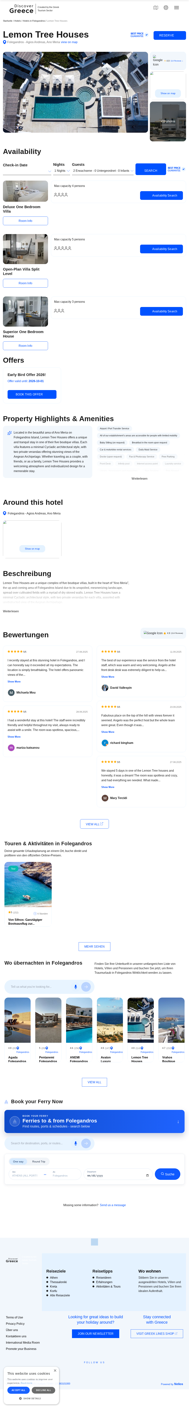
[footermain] (94, 1242)
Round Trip (38, 1161)
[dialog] (31, 1385)
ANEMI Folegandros (79, 1059)
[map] (156, 7)
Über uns (12, 1330)
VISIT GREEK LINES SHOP (155, 1333)
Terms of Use (14, 1317)
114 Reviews (176, 61)
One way (18, 1161)
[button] (31, 1398)
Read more (26, 1382)
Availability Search (164, 195)
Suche (169, 1174)
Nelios (178, 1384)
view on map (69, 42)
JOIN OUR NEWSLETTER (96, 1333)
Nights (59, 164)
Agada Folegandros (17, 1059)
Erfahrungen (104, 1282)
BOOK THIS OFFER (29, 394)
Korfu (53, 1291)
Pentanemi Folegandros (48, 1059)
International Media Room (23, 1342)
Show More (14, 681)
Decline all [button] (43, 1390)
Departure (91, 1172)
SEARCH (150, 170)
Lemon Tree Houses (139, 1059)
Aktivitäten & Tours (108, 1286)
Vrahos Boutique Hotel (168, 1061)
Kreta (53, 1286)
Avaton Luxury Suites (106, 1061)
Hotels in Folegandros (34, 21)
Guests (78, 164)
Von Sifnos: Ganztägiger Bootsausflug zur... (25, 921)
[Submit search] (86, 987)
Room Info (25, 220)
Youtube (98, 1370)
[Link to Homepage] (22, 15)
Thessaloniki (58, 1282)
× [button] (55, 1370)
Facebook (78, 1370)
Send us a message (113, 1205)
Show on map (168, 93)
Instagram (84, 1370)
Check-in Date (15, 165)
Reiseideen (103, 1277)
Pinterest (105, 1370)
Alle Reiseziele (60, 1295)
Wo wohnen (149, 1271)
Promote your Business (21, 1348)
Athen (54, 1277)
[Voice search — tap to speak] (75, 987)
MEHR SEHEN (94, 946)
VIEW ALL (93, 824)
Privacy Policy (15, 1323)
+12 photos (168, 121)
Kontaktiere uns (16, 1336)
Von (14, 1172)
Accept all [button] (18, 1390)
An (54, 1172)
